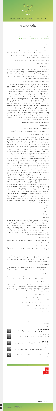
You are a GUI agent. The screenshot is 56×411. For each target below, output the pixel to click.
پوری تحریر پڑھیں (14, 331)
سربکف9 (27, 26)
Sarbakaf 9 (24, 26)
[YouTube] (45, 406)
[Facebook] (48, 406)
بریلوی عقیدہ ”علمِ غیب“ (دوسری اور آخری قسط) (43, 335)
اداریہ (41, 18)
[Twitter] (47, 406)
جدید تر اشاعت (9, 365)
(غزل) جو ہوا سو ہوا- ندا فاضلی (45, 341)
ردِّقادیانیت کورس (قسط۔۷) (46, 347)
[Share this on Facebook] (28, 321)
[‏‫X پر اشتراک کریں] (45, 323)
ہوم (27, 365)
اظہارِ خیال (14, 18)
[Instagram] (46, 406)
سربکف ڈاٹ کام (11, 407)
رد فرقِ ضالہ (26, 18)
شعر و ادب (22, 18)
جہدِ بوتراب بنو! (47, 353)
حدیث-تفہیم (33, 18)
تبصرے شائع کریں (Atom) (40, 401)
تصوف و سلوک (18, 18)
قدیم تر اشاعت (47, 365)
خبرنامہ (11, 18)
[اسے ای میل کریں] (48, 323)
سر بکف (28, 10)
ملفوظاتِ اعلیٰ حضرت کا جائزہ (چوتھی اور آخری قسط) (43, 329)
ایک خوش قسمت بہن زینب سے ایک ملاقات (28, 24)
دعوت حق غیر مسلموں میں (31, 26)
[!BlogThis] (47, 323)
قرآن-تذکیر (38, 18)
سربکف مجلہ (15, 406)
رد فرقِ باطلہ (30, 18)
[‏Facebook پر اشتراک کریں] (44, 323)
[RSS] (44, 406)
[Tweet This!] (26, 321)
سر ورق (44, 18)
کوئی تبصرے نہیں (19, 26)
